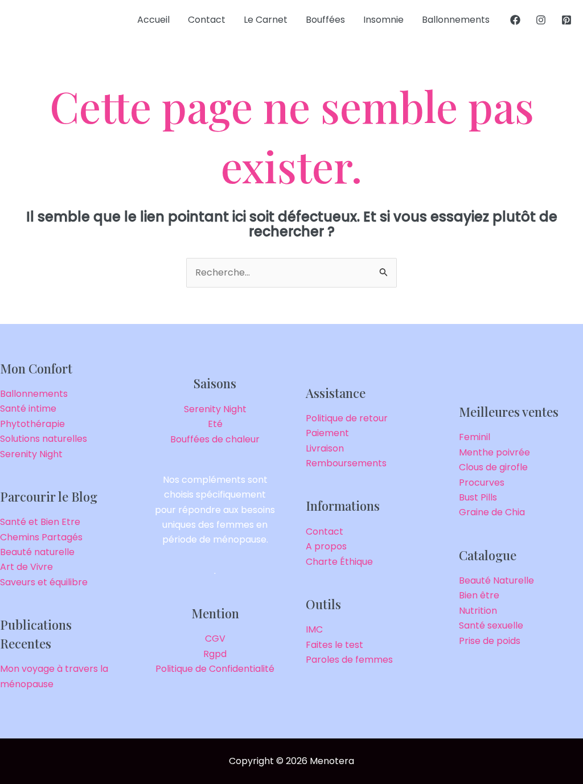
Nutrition (478, 610)
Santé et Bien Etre (40, 521)
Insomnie (383, 19)
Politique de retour (347, 418)
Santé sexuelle (491, 625)
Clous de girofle (493, 467)
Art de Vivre (26, 566)
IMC (314, 629)
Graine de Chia (492, 512)
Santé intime (28, 408)
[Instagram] (541, 20)
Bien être (479, 595)
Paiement (327, 433)
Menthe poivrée (494, 452)
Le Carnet (266, 19)
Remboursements (346, 463)
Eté (215, 423)
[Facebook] (515, 20)
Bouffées (325, 19)
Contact (206, 19)
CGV (215, 638)
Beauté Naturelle (496, 580)
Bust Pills (478, 497)
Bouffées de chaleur (215, 439)
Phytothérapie (32, 423)
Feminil (474, 437)
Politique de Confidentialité (214, 668)
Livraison (325, 448)
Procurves (481, 482)
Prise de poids (489, 640)
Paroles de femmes (349, 659)
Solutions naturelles (43, 438)
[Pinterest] (566, 20)
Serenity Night (31, 454)
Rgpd (215, 653)
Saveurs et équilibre (44, 582)
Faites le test (334, 644)
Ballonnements (456, 19)
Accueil (153, 19)
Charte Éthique (339, 561)
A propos (326, 546)
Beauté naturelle (37, 552)
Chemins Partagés (41, 537)
